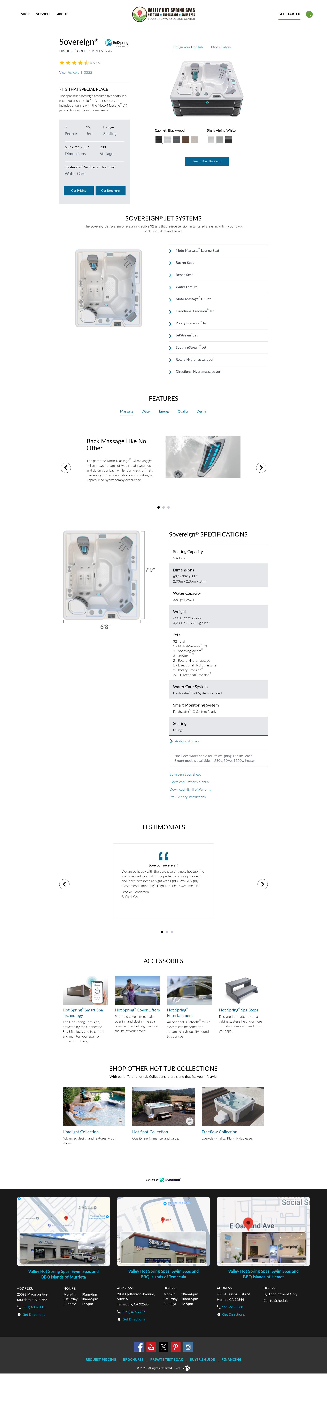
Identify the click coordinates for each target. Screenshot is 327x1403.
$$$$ (88, 72)
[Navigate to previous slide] (66, 468)
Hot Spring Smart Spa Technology (83, 1013)
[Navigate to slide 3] (168, 507)
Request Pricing (101, 1359)
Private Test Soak (166, 1359)
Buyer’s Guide (202, 1359)
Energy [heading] (164, 411)
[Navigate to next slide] (261, 468)
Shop (25, 14)
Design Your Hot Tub (188, 47)
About (62, 14)
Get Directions (33, 1314)
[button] (309, 14)
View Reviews (69, 72)
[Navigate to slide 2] (163, 507)
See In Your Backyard (207, 161)
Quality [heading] (183, 411)
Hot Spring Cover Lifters (137, 1010)
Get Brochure (110, 190)
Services (43, 14)
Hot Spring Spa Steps (238, 1010)
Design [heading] (202, 411)
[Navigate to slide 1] (158, 507)
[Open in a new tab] (170, 1180)
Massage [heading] (126, 411)
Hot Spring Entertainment (180, 1013)
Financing (231, 1359)
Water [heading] (146, 411)
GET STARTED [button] (289, 14)
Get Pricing (78, 190)
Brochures (133, 1359)
